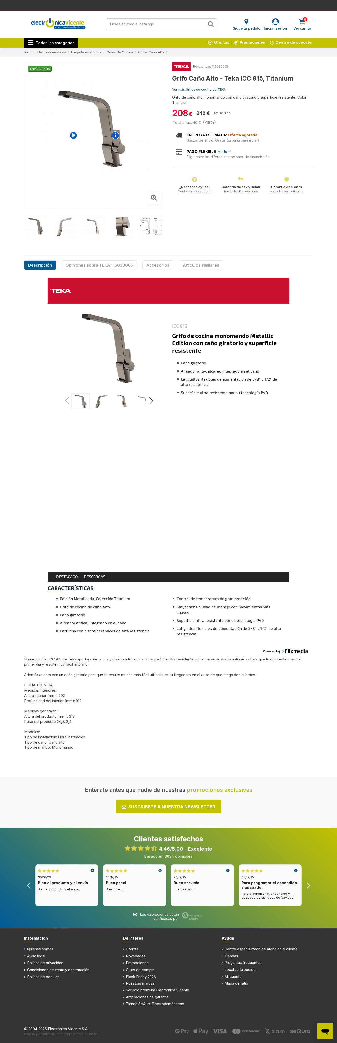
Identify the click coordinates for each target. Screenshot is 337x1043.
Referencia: (202, 66)
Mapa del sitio (236, 983)
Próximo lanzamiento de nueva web (169, 4)
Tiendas (231, 956)
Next (308, 885)
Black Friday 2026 (141, 976)
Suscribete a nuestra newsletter (171, 806)
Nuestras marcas (140, 983)
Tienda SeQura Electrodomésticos (155, 1003)
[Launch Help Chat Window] (325, 1031)
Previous (28, 885)
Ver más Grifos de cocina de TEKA (199, 89)
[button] (151, 401)
